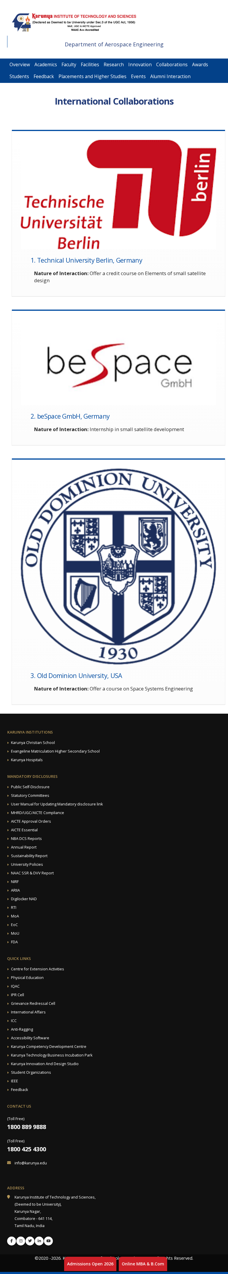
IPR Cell (17, 994)
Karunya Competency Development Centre (48, 1046)
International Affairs (28, 1012)
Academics (45, 65)
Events (138, 76)
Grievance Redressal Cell (33, 1003)
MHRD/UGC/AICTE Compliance (37, 812)
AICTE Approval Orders (31, 821)
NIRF (15, 881)
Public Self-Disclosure (30, 786)
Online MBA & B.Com (143, 1264)
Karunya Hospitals (27, 759)
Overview (20, 65)
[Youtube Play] (48, 1241)
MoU (15, 933)
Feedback (44, 76)
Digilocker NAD (24, 898)
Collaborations (172, 65)
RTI (13, 907)
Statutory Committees (30, 795)
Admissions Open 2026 (90, 1264)
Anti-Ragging (22, 1029)
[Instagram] (20, 1241)
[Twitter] (30, 1241)
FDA (14, 942)
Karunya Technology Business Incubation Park (51, 1055)
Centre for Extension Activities (37, 969)
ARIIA (15, 890)
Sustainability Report (29, 855)
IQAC (15, 986)
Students (19, 76)
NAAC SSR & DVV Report (32, 873)
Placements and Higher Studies (92, 76)
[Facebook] (11, 1241)
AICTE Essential (24, 829)
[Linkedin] (39, 1241)
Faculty (68, 65)
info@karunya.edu (31, 1163)
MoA (15, 916)
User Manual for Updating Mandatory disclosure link (57, 804)
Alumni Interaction (170, 76)
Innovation (140, 65)
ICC (14, 1020)
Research (114, 65)
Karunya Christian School (33, 742)
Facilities (90, 65)
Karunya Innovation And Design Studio (45, 1063)
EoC (14, 924)
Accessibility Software (30, 1037)
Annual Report (24, 847)
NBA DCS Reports (26, 838)
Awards (200, 65)
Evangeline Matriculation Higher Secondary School (55, 751)
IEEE (14, 1081)
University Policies (27, 864)
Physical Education (27, 977)
